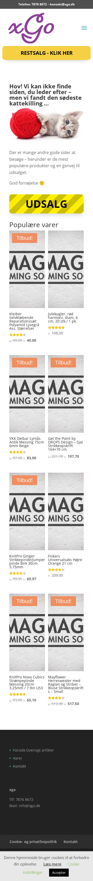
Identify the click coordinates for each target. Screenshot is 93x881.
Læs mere (52, 864)
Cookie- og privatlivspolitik (33, 841)
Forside (19, 750)
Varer (17, 758)
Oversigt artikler (40, 750)
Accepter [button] (59, 872)
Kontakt (19, 766)
